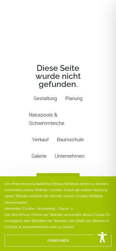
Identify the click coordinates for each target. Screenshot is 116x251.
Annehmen (58, 240)
